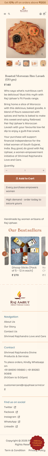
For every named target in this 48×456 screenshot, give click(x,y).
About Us (9, 321)
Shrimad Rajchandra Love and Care (25, 336)
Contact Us (10, 331)
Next (43, 38)
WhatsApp (10, 421)
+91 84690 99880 (15, 369)
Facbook (9, 411)
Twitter (8, 407)
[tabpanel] (25, 257)
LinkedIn (9, 426)
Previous (4, 253)
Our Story (10, 326)
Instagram (10, 416)
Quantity (9, 165)
